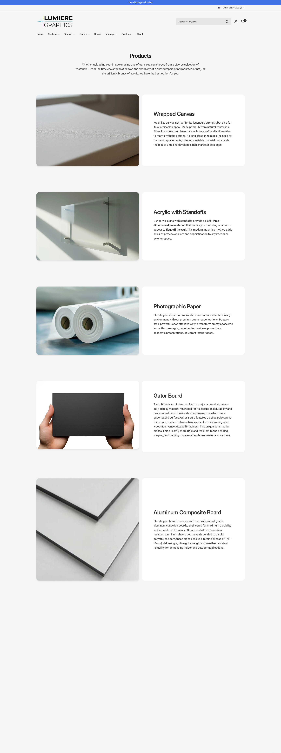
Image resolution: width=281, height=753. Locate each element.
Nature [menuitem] (83, 34)
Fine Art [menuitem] (68, 34)
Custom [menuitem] (52, 34)
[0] (242, 22)
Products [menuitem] (127, 34)
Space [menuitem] (97, 34)
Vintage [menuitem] (110, 34)
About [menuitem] (139, 34)
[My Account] (236, 22)
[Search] (227, 21)
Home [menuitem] (39, 34)
